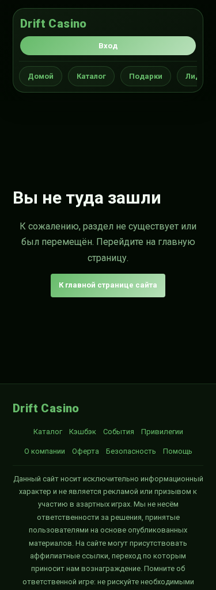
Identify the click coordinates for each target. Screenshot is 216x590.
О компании (44, 451)
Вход (108, 45)
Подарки (145, 76)
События (118, 431)
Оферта (85, 451)
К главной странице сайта (108, 285)
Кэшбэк (82, 431)
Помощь (177, 451)
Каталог (91, 76)
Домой (41, 76)
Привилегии (162, 431)
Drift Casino (53, 23)
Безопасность (131, 451)
